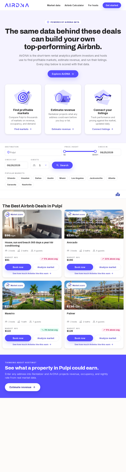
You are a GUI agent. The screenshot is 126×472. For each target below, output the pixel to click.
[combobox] (10, 152)
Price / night (72, 147)
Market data (53, 5)
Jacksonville (96, 178)
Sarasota (11, 184)
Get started (112, 5)
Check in (102, 147)
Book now (18, 267)
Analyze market (45, 267)
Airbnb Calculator (74, 5)
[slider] (64, 151)
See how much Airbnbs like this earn (32, 273)
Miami (62, 178)
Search (62, 165)
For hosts (93, 5)
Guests (35, 160)
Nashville (27, 184)
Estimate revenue (23, 387)
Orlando (11, 178)
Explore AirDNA (63, 74)
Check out (11, 160)
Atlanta (111, 178)
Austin (50, 178)
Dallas (38, 178)
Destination (11, 147)
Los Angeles (77, 178)
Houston (25, 178)
